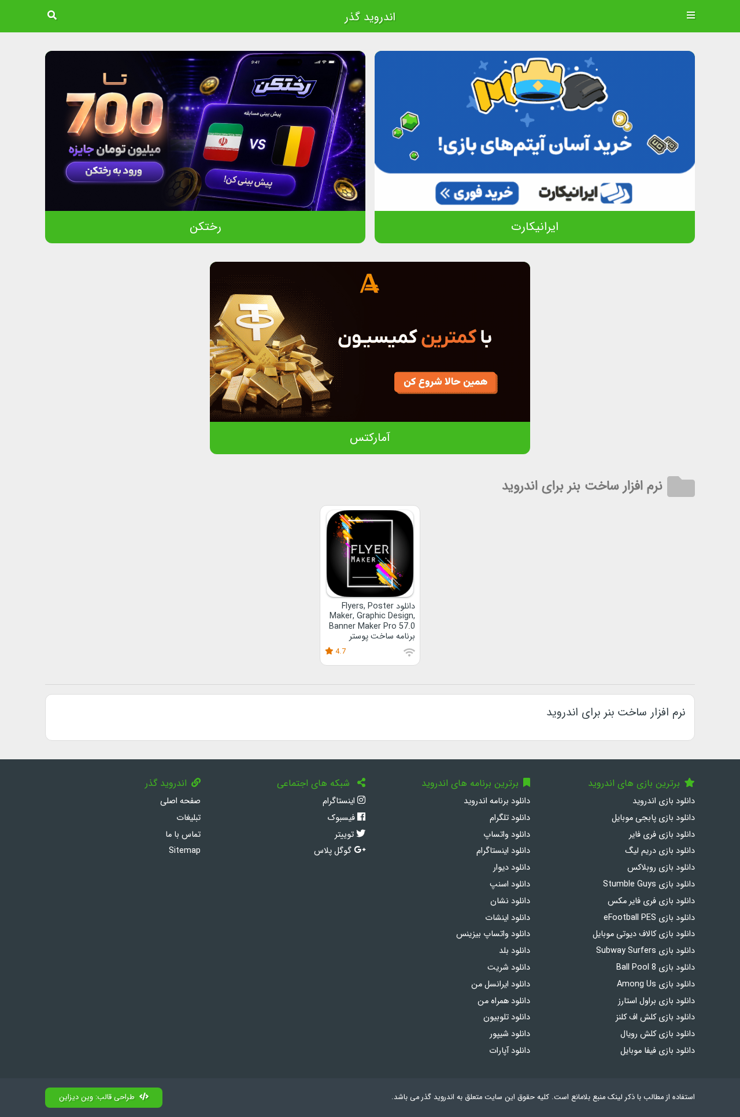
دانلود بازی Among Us (656, 984)
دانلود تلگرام (510, 818)
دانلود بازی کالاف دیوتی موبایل (644, 934)
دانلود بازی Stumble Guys (649, 884)
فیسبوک (342, 818)
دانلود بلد (514, 951)
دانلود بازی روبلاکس (661, 867)
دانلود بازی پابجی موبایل (653, 818)
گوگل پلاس (334, 851)
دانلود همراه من (504, 1001)
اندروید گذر (370, 17)
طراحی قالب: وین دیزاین (97, 1097)
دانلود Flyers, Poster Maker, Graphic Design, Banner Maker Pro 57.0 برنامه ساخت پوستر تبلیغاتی (372, 626)
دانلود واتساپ (506, 834)
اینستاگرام (340, 801)
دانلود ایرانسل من (500, 984)
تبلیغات (188, 818)
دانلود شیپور (510, 1034)
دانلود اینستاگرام (503, 851)
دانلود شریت (508, 967)
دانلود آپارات (509, 1050)
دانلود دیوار (511, 867)
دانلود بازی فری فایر (662, 834)
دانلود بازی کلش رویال (657, 1034)
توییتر (345, 834)
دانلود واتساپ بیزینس (493, 934)
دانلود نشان (510, 901)
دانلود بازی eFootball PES (649, 918)
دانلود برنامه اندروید (497, 801)
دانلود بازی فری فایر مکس (651, 901)
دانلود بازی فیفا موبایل (657, 1050)
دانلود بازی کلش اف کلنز (655, 1017)
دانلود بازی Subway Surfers (645, 951)
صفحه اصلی (180, 801)
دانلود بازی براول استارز (656, 1001)
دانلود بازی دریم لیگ (660, 851)
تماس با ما (183, 834)
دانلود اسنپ (510, 884)
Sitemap (185, 851)
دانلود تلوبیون (506, 1017)
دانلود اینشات (507, 918)
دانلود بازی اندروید (663, 801)
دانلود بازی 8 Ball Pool (655, 967)
